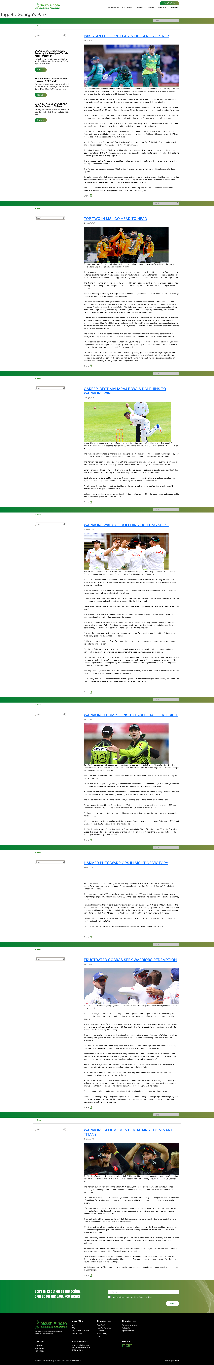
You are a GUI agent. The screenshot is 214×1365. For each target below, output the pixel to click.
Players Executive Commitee (80, 1331)
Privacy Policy (57, 1361)
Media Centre (126, 1328)
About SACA (151, 8)
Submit (172, 1304)
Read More (40, 70)
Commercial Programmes (129, 1325)
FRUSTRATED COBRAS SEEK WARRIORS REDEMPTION (130, 960)
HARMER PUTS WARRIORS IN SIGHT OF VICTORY (126, 863)
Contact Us (174, 8)
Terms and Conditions (48, 1361)
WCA (73, 1325)
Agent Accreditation (128, 1331)
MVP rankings (139, 8)
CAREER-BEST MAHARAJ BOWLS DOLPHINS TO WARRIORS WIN (125, 391)
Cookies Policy (65, 1361)
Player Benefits (101, 1325)
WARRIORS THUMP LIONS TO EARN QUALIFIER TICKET (131, 715)
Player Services (111, 8)
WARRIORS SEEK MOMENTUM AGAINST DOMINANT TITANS (128, 1132)
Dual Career (100, 1331)
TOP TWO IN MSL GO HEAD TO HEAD (115, 218)
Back (38, 26)
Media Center (162, 8)
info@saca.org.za (40, 1346)
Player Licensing (102, 1334)
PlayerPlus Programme (104, 1328)
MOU (73, 1328)
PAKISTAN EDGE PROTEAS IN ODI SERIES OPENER (126, 36)
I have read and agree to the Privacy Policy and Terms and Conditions (132, 1297)
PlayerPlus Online (169, 3)
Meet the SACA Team (78, 1334)
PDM (98, 1336)
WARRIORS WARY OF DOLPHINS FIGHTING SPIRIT (126, 525)
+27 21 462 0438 (39, 1348)
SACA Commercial (126, 8)
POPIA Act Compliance (75, 1361)
